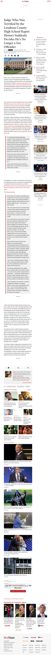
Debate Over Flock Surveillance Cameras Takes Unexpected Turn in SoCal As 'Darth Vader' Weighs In (17, 507)
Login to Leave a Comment (18, 591)
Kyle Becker (6, 487)
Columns (31, 652)
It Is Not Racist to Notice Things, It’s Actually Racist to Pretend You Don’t (8, 621)
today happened (11, 192)
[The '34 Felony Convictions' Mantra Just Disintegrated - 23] (42, 610)
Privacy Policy (38, 652)
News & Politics (32, 647)
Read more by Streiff (27, 382)
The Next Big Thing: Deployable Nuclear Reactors (15, 575)
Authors (25, 650)
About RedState (25, 645)
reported (12, 213)
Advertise (37, 647)
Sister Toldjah (40, 160)
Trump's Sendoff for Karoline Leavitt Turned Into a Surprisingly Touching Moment (15, 553)
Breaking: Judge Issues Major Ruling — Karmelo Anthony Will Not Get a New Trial (40, 195)
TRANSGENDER (21, 386)
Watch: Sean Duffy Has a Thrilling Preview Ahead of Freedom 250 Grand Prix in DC (40, 137)
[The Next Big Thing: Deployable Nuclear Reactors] (18, 565)
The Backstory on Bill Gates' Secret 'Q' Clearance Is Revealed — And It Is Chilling (18, 484)
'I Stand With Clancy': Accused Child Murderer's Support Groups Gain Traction (40, 118)
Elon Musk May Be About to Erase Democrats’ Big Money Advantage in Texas (40, 175)
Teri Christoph (6, 555)
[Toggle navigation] (1, 1)
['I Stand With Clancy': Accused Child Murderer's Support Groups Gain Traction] (40, 110)
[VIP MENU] (48, 1)
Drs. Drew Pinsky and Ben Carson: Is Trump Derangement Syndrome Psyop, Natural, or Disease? (20, 623)
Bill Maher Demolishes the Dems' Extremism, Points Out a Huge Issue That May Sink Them (17, 462)
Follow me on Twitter (25, 380)
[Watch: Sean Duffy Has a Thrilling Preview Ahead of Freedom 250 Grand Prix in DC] (40, 129)
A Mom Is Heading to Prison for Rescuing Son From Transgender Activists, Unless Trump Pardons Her (40, 98)
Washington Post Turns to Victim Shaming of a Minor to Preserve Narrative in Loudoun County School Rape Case (18, 187)
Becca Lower (40, 141)
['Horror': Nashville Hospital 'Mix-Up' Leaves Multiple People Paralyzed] (18, 520)
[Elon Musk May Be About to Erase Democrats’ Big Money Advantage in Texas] (40, 167)
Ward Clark (6, 576)
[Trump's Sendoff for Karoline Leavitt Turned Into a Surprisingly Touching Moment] (18, 543)
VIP (23, 652)
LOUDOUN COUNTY (11, 386)
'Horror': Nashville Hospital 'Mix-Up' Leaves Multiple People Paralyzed (18, 530)
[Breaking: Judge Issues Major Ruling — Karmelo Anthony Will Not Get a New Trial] (40, 188)
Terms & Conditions (38, 650)
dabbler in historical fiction (18, 375)
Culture (31, 650)
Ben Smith (40, 179)
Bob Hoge (6, 510)
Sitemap (43, 647)
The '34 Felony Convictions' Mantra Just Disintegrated (41, 621)
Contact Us (25, 647)
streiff (6, 50)
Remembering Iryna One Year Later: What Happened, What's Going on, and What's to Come (40, 156)
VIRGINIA (27, 386)
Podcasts (37, 645)
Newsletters (44, 650)
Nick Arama (6, 464)
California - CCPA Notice (44, 645)
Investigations (32, 645)
